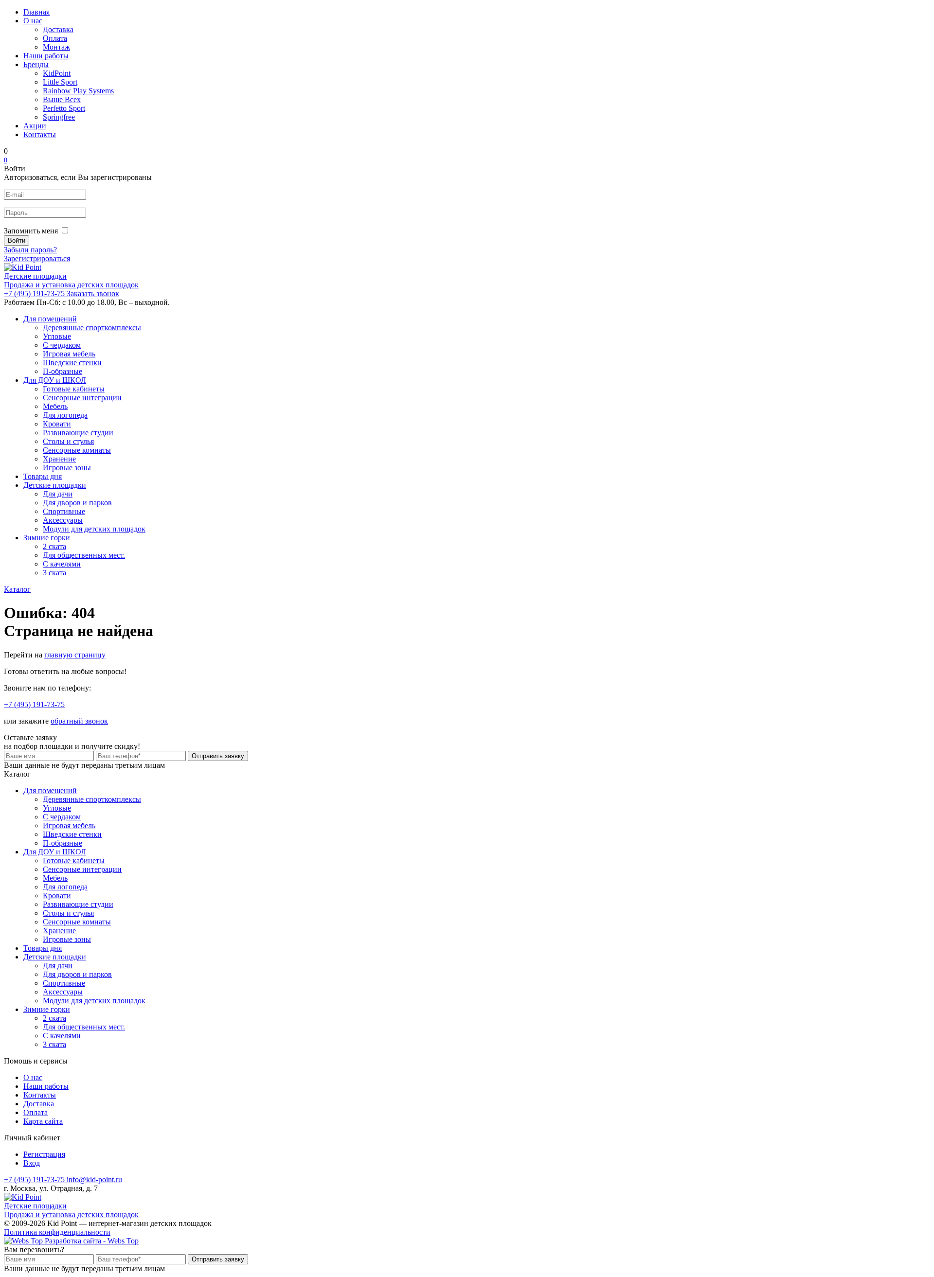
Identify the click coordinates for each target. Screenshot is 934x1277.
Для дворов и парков (77, 502)
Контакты (39, 134)
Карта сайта (43, 1121)
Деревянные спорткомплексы (92, 327)
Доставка (58, 29)
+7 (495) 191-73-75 (35, 293)
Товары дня (42, 476)
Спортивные (64, 511)
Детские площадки (54, 485)
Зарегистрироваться (37, 258)
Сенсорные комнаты (77, 450)
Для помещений (50, 319)
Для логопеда (65, 415)
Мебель (55, 406)
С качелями (62, 564)
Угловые (57, 336)
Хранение (59, 459)
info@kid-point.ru (94, 1179)
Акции (34, 126)
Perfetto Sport (64, 108)
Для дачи (57, 494)
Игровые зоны (67, 467)
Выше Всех (62, 99)
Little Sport (60, 82)
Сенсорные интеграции (82, 397)
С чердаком (62, 345)
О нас (32, 21)
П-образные (62, 371)
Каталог (17, 589)
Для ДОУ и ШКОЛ (54, 380)
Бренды (36, 64)
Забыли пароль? (30, 250)
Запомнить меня (31, 231)
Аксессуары (63, 520)
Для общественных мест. (84, 555)
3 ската (54, 572)
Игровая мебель (69, 354)
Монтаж (56, 47)
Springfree (59, 117)
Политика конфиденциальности (57, 1232)
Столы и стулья (68, 441)
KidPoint (57, 73)
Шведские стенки (72, 362)
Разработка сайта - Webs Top (91, 1241)
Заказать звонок (93, 293)
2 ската (54, 546)
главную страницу (75, 655)
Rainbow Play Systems (78, 91)
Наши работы (46, 56)
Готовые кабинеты (74, 389)
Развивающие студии (78, 432)
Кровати (57, 424)
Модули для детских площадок (94, 529)
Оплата (55, 38)
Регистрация (44, 1154)
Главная (36, 12)
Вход (31, 1163)
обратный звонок (79, 721)
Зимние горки (46, 537)
